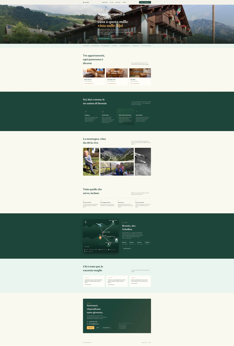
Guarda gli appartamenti (104, 38)
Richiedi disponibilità (117, 38)
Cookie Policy (144, 342)
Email (98, 327)
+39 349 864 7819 (93, 321)
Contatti (124, 2)
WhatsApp (90, 327)
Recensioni (118, 2)
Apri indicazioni (127, 248)
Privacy (149, 342)
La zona (111, 2)
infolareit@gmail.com (94, 324)
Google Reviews (106, 327)
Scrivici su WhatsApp (144, 2)
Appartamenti (105, 2)
